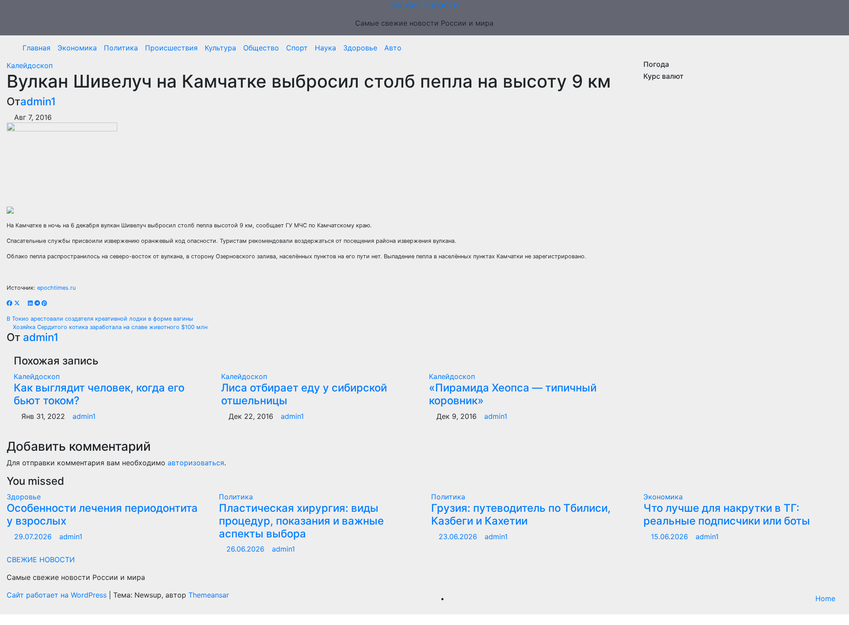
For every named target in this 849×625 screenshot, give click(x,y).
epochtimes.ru (56, 287)
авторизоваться (196, 462)
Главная (36, 47)
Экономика (77, 47)
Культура (220, 47)
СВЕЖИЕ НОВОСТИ (424, 5)
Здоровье (360, 47)
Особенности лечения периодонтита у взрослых (102, 514)
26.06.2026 (246, 548)
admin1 (38, 101)
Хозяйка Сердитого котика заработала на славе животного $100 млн (109, 327)
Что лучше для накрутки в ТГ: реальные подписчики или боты (726, 514)
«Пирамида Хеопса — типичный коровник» (513, 394)
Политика (121, 47)
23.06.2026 (459, 536)
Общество (261, 47)
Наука (325, 47)
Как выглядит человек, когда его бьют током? (99, 394)
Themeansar (208, 594)
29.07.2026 (34, 536)
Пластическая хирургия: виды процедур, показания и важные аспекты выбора (301, 521)
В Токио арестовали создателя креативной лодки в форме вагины (101, 318)
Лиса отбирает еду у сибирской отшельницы (304, 394)
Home (825, 598)
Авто (393, 47)
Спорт (297, 47)
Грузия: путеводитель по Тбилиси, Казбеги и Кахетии (521, 514)
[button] (832, 47)
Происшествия (171, 47)
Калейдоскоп (30, 65)
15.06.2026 (670, 536)
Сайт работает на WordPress (58, 594)
